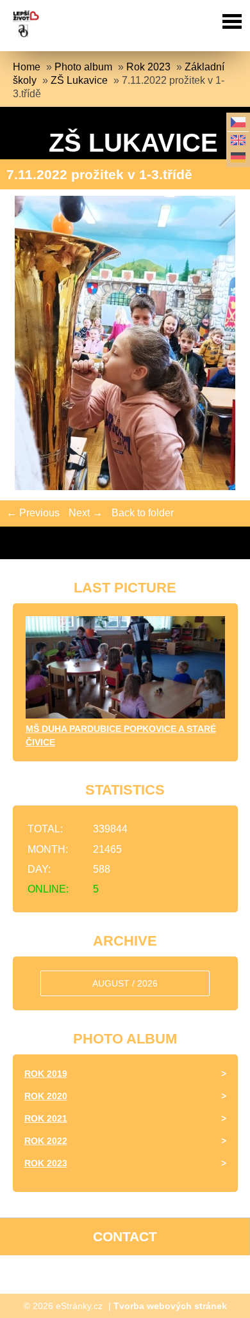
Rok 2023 (148, 66)
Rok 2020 (45, 1096)
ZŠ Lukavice (79, 80)
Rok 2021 (45, 1118)
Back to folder (143, 512)
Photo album (83, 66)
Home (26, 66)
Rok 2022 (45, 1141)
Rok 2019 (45, 1073)
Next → (86, 512)
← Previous (33, 512)
